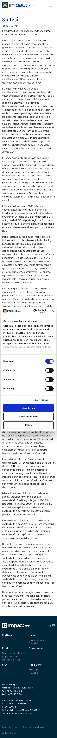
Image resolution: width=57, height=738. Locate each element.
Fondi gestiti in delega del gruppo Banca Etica (14, 655)
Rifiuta (28, 425)
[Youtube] (53, 625)
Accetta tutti (28, 408)
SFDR (5, 665)
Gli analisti (33, 643)
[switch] (49, 370)
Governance (35, 648)
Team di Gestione (36, 640)
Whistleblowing (9, 733)
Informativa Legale (10, 727)
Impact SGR (33, 673)
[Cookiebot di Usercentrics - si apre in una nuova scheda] (34, 311)
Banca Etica (33, 670)
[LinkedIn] (49, 625)
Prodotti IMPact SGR (11, 660)
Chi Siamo (7, 635)
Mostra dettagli (39, 400)
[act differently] (16, 625)
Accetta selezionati (28, 416)
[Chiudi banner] (53, 311)
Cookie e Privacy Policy (33, 727)
